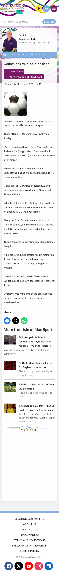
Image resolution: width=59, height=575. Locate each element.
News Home (16, 71)
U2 (8, 54)
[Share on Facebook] (7, 320)
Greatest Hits (28, 39)
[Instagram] (38, 566)
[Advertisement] (29, 465)
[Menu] (54, 8)
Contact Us (29, 529)
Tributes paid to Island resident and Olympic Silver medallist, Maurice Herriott (35, 341)
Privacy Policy (29, 534)
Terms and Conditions (29, 540)
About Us (29, 524)
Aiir (41, 556)
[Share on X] (15, 320)
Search (49, 21)
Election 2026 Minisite (29, 518)
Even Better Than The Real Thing (29, 54)
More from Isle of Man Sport (25, 76)
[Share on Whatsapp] (24, 320)
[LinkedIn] (49, 566)
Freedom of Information (29, 545)
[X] (18, 566)
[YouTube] (29, 566)
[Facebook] (8, 566)
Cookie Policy (29, 550)
